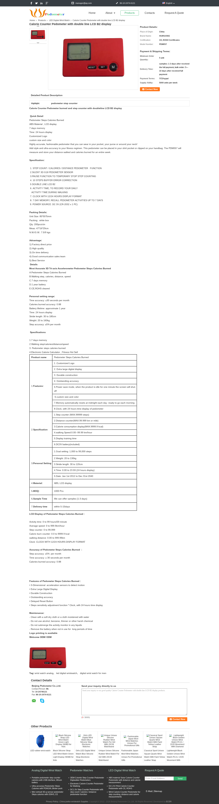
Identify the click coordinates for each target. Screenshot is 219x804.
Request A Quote (174, 13)
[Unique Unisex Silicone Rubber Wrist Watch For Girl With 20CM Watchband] (109, 741)
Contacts (150, 13)
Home (92, 13)
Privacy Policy (52, 801)
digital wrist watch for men (93, 673)
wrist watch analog (44, 673)
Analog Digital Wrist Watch (47, 770)
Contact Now (151, 89)
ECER (169, 801)
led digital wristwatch (66, 673)
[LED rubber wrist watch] (40, 741)
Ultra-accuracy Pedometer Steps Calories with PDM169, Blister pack (47, 787)
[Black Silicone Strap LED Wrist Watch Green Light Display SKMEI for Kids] (63, 741)
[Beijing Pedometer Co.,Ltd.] (47, 13)
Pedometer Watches (81, 770)
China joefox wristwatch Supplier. (74, 801)
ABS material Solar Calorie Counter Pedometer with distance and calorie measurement (124, 780)
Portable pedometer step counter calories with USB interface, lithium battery (47, 780)
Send (180, 778)
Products (130, 13)
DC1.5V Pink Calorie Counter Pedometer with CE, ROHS (121, 787)
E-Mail (149, 791)
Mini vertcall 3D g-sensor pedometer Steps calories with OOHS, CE (47, 793)
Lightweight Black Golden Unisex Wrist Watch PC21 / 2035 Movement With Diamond (176, 757)
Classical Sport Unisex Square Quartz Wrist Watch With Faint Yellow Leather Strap (154, 755)
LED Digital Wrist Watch (59, 20)
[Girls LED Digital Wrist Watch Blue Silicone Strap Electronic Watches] (86, 741)
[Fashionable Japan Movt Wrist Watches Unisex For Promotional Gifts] (132, 741)
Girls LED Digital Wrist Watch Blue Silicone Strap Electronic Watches (85, 755)
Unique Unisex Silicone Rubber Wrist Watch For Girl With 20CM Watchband (109, 755)
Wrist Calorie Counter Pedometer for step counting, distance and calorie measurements (124, 794)
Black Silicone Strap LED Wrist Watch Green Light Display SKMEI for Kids (63, 755)
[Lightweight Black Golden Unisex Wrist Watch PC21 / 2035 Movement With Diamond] (177, 741)
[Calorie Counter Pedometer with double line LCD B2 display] (37, 34)
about (108, 13)
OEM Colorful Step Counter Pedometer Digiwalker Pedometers (87, 779)
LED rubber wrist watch (40, 750)
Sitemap (158, 791)
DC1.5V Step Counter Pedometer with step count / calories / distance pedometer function (86, 792)
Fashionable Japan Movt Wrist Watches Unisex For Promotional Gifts (131, 755)
